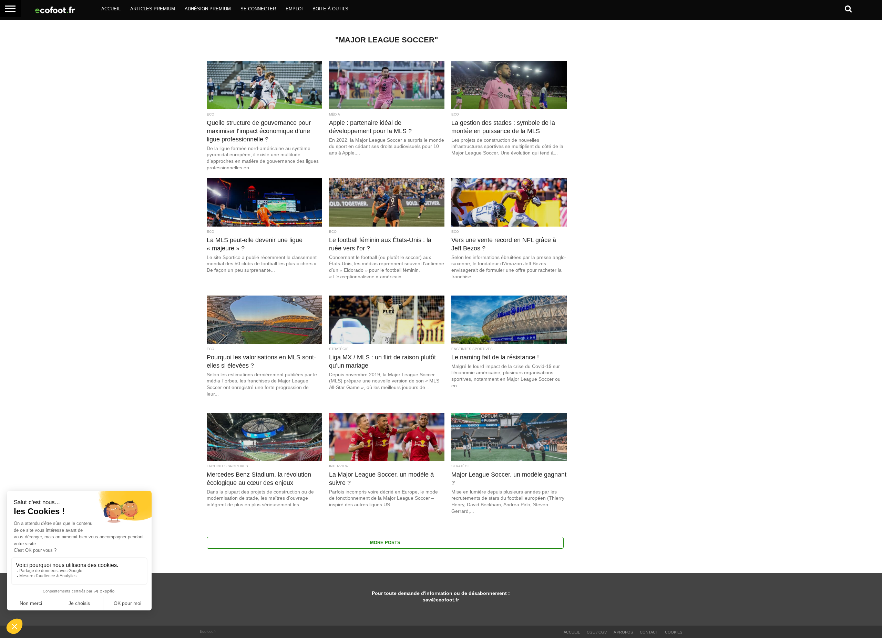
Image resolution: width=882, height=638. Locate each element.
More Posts (385, 542)
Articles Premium (152, 8)
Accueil (111, 8)
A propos (623, 632)
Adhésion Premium (208, 8)
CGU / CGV (597, 632)
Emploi (294, 8)
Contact (649, 632)
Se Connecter (258, 8)
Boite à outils (330, 8)
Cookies (673, 632)
